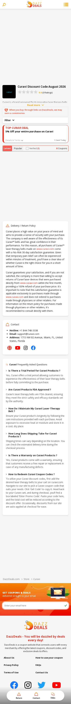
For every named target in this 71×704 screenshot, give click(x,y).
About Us (9, 657)
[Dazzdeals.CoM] (35, 625)
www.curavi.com (45, 248)
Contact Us (42, 672)
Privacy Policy (11, 664)
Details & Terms (12, 140)
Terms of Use (11, 672)
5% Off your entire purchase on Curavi (29, 131)
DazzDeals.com (11, 579)
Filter (8, 120)
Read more (33, 105)
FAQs (38, 664)
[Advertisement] (35, 46)
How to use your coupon (49, 657)
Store (26, 579)
